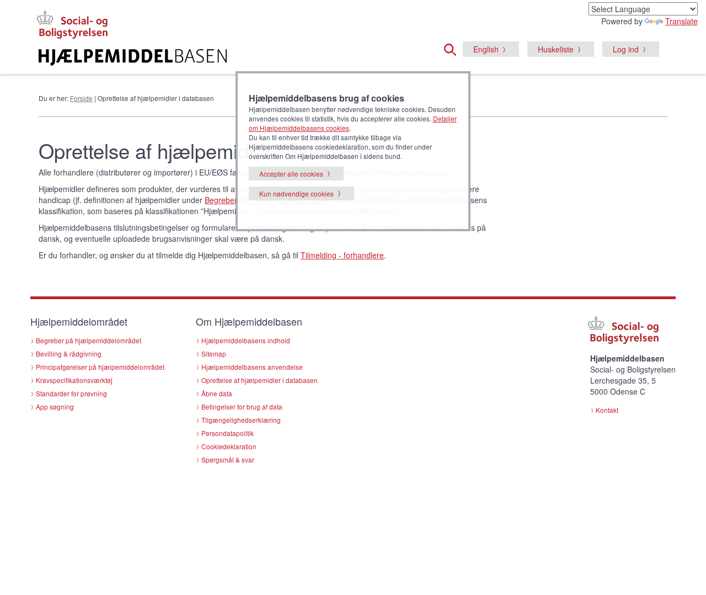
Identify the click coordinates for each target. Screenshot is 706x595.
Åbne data (216, 393)
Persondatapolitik (227, 433)
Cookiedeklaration (228, 446)
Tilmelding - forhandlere (342, 255)
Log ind (626, 49)
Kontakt (607, 410)
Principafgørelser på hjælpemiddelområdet (100, 366)
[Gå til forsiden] (219, 57)
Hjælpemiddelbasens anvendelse (252, 366)
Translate (681, 20)
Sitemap (213, 353)
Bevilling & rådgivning (68, 353)
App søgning (55, 406)
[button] (453, 48)
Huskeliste (556, 49)
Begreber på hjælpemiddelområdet (88, 340)
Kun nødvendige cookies (296, 193)
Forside (81, 98)
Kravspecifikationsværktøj (74, 380)
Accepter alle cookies (291, 173)
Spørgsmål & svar (227, 459)
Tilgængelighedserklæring (241, 419)
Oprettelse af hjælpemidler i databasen (259, 380)
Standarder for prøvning (71, 393)
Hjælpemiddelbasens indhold (245, 340)
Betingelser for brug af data (241, 406)
